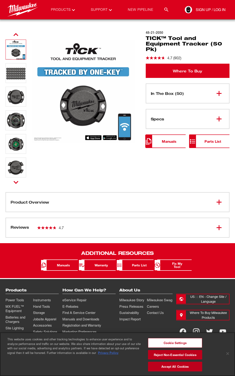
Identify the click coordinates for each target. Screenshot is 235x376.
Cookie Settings (175, 343)
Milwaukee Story (131, 300)
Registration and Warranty (81, 325)
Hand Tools (41, 306)
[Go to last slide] (15, 34)
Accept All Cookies (175, 366)
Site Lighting (15, 328)
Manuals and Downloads (80, 319)
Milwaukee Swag (159, 300)
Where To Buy (187, 70)
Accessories (42, 325)
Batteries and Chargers (15, 319)
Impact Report (130, 319)
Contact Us (155, 312)
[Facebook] (183, 332)
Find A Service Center (78, 312)
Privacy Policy (108, 352)
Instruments (42, 300)
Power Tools (15, 300)
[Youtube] (223, 332)
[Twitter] (209, 332)
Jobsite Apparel (44, 319)
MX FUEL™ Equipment (15, 308)
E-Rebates (70, 306)
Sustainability (129, 312)
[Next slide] (16, 182)
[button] (16, 50)
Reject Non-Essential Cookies (175, 355)
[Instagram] (196, 332)
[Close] (228, 354)
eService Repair (74, 300)
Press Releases (131, 306)
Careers (153, 306)
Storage (39, 312)
